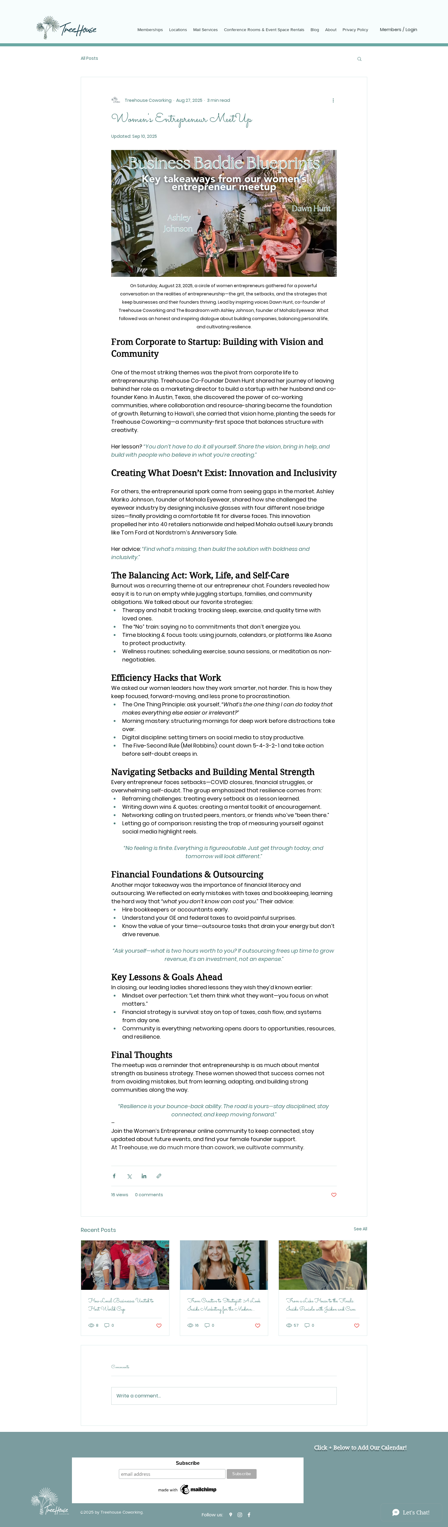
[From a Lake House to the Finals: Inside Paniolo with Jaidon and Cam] (323, 1265)
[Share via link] (159, 1176)
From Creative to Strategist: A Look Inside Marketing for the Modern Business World (224, 1305)
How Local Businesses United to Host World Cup (121, 1305)
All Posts (89, 58)
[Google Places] (231, 1515)
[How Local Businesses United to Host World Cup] (125, 1265)
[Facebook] (249, 1515)
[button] (359, 58)
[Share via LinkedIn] (144, 1176)
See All (360, 1229)
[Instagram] (240, 1515)
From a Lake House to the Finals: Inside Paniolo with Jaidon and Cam (320, 1305)
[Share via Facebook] (114, 1176)
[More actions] (333, 100)
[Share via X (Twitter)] (129, 1176)
